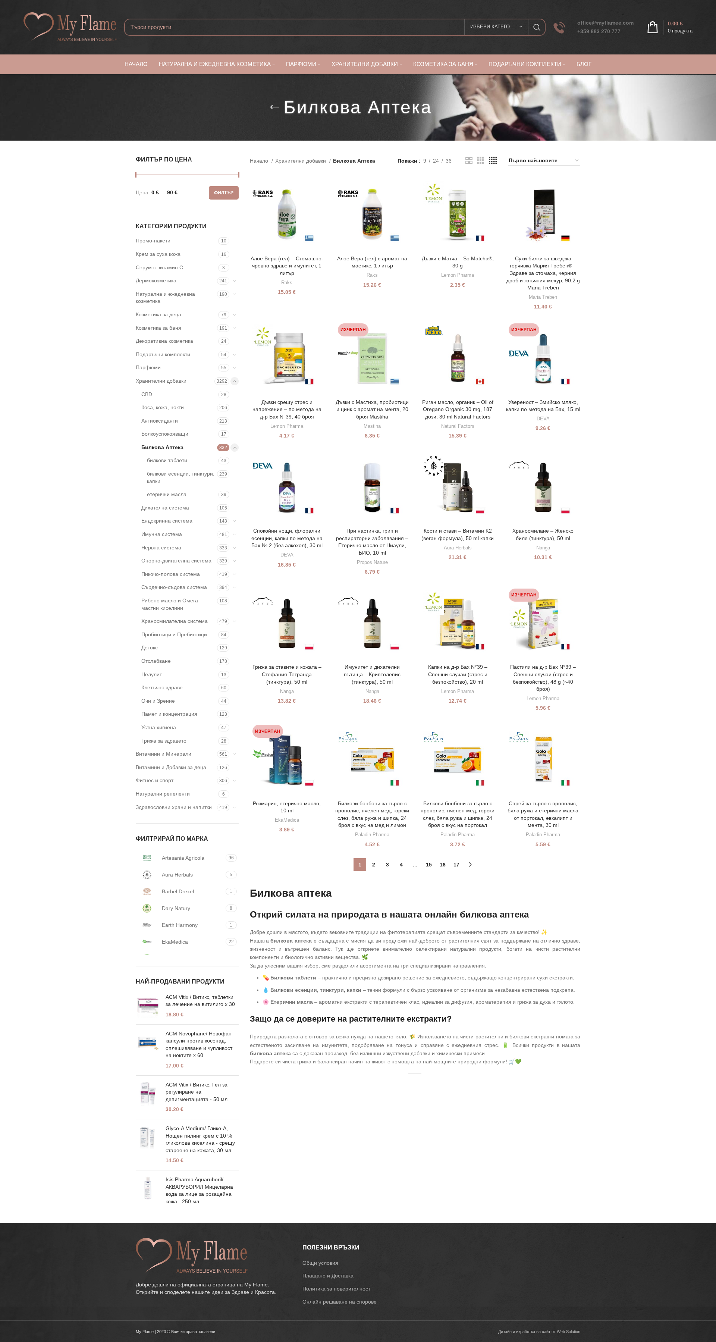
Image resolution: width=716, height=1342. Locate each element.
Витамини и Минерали (163, 754)
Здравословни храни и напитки (174, 807)
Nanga (543, 548)
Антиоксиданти (159, 421)
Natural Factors (457, 426)
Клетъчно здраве (162, 687)
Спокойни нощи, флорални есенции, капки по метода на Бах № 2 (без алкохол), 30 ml (287, 538)
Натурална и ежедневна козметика (165, 297)
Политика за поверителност (336, 1289)
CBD (146, 394)
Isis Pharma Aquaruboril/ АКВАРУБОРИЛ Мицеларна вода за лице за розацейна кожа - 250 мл (199, 1190)
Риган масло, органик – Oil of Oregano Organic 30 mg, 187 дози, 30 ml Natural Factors (457, 409)
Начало (260, 161)
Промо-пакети (153, 241)
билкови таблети (167, 460)
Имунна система (161, 534)
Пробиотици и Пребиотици (174, 634)
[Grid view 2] (468, 160)
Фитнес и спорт (154, 780)
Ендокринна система (166, 521)
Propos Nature (372, 562)
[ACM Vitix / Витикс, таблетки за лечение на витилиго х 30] (148, 1006)
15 (429, 865)
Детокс (149, 647)
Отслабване (156, 661)
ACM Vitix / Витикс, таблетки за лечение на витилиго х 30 (200, 1000)
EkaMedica (287, 820)
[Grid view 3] (480, 160)
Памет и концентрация (169, 714)
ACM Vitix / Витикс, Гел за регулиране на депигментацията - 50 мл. (197, 1092)
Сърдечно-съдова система (174, 587)
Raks (286, 282)
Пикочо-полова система (170, 574)
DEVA (543, 418)
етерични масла (166, 494)
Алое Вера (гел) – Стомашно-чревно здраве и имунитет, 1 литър (287, 265)
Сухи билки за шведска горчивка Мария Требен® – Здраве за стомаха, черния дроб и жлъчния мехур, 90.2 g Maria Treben (543, 273)
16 (443, 865)
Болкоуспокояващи (164, 434)
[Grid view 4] (493, 160)
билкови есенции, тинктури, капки (180, 477)
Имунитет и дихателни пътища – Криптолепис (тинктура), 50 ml (372, 674)
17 (456, 865)
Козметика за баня (158, 328)
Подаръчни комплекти (163, 354)
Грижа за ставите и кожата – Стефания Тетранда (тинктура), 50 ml (286, 674)
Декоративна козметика (164, 341)
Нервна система (161, 548)
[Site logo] (70, 26)
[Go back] (274, 107)
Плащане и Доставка (328, 1276)
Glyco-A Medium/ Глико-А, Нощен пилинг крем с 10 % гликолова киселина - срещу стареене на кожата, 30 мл (200, 1139)
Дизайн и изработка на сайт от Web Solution (539, 1331)
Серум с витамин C (159, 267)
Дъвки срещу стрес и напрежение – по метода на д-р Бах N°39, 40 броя (286, 409)
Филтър (223, 192)
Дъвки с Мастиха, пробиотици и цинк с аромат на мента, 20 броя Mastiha (372, 409)
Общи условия (320, 1263)
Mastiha (372, 426)
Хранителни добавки (161, 381)
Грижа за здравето (163, 741)
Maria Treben (543, 297)
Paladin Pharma (372, 834)
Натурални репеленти (163, 794)
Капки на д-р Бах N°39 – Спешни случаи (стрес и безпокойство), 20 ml (457, 674)
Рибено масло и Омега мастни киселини (169, 604)
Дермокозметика (156, 280)
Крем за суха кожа (158, 254)
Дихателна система (165, 508)
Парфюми (148, 367)
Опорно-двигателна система (176, 561)
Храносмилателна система (174, 621)
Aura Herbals (458, 548)
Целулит (151, 674)
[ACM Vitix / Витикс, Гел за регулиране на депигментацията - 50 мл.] (148, 1097)
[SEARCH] (537, 27)
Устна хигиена (158, 727)
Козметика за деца (158, 314)
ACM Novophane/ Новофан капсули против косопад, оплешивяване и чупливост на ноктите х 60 (199, 1045)
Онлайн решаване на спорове (339, 1302)
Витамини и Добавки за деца (171, 767)
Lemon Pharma (457, 275)
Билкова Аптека (162, 447)
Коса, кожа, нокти (162, 407)
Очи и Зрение (158, 701)
